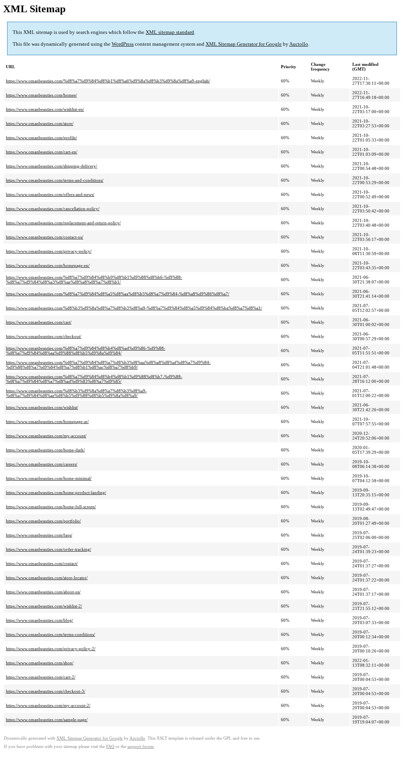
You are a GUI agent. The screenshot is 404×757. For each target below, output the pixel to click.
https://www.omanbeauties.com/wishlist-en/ (45, 109)
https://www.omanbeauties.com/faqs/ (39, 535)
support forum (140, 746)
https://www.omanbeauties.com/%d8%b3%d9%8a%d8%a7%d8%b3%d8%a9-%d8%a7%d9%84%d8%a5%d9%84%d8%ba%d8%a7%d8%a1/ (134, 308)
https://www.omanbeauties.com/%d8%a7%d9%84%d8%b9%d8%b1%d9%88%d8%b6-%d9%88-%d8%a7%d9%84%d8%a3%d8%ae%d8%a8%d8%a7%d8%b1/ (94, 279)
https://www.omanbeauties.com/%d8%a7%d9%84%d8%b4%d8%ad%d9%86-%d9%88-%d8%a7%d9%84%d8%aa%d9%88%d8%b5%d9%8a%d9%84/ (85, 350)
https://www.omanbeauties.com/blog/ (39, 620)
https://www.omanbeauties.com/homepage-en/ (48, 265)
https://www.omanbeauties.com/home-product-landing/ (56, 492)
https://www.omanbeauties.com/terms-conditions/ (50, 634)
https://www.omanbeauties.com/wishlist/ (42, 407)
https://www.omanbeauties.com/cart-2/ (40, 677)
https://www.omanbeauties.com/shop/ (39, 662)
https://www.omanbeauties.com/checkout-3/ (45, 691)
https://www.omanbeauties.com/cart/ (38, 322)
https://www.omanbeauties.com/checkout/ (43, 336)
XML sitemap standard (170, 32)
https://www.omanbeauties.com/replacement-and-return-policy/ (63, 222)
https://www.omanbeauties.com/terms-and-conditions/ (54, 180)
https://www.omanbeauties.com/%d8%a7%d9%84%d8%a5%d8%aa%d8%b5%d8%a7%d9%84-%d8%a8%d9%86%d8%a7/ (117, 293)
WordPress (123, 44)
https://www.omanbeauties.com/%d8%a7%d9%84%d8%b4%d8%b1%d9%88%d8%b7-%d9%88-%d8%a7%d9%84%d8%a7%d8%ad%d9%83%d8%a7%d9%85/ (94, 379)
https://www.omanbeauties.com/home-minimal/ (49, 478)
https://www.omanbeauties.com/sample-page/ (47, 719)
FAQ (110, 746)
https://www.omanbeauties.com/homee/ (41, 95)
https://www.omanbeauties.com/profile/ (41, 137)
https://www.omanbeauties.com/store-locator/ (47, 577)
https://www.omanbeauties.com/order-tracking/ (48, 549)
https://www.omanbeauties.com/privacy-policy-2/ (50, 648)
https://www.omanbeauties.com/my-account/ (46, 435)
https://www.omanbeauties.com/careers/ (41, 464)
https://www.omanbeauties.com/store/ (39, 123)
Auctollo (298, 44)
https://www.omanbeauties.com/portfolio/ (43, 520)
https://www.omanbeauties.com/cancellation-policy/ (52, 208)
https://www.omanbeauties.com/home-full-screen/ (51, 506)
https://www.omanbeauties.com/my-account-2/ (48, 705)
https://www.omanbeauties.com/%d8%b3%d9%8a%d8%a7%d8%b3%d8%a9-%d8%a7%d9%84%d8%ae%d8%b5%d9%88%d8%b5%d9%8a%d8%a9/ (76, 393)
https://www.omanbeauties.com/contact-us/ (44, 237)
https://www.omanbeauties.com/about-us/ (43, 591)
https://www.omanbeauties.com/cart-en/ (41, 151)
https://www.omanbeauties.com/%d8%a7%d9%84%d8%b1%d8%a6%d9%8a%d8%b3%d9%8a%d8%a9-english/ (108, 80)
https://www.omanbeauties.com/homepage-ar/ (47, 421)
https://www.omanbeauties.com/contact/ (42, 563)
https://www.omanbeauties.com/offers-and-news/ (50, 194)
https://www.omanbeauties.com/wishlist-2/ (44, 606)
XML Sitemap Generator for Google (244, 44)
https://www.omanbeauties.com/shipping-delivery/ (51, 166)
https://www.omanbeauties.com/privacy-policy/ (49, 251)
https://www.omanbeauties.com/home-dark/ (45, 449)
